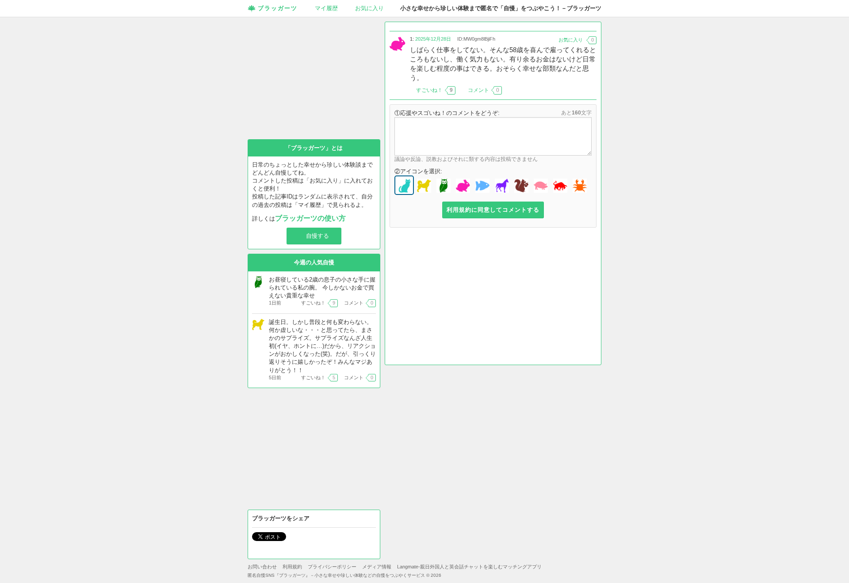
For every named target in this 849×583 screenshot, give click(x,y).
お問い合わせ (262, 566)
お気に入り (369, 8)
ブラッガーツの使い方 (310, 218)
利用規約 (292, 566)
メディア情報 (376, 566)
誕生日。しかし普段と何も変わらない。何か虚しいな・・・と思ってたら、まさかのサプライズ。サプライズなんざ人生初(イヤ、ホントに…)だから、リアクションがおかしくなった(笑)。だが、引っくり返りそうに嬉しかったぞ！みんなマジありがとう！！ (322, 346)
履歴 (326, 8)
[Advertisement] (493, 298)
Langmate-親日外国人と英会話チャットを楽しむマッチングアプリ (469, 566)
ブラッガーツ (278, 8)
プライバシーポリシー (332, 566)
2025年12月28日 (433, 39)
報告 (591, 90)
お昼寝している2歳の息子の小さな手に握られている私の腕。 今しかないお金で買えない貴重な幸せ (322, 287)
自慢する (317, 235)
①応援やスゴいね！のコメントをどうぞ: (447, 113)
